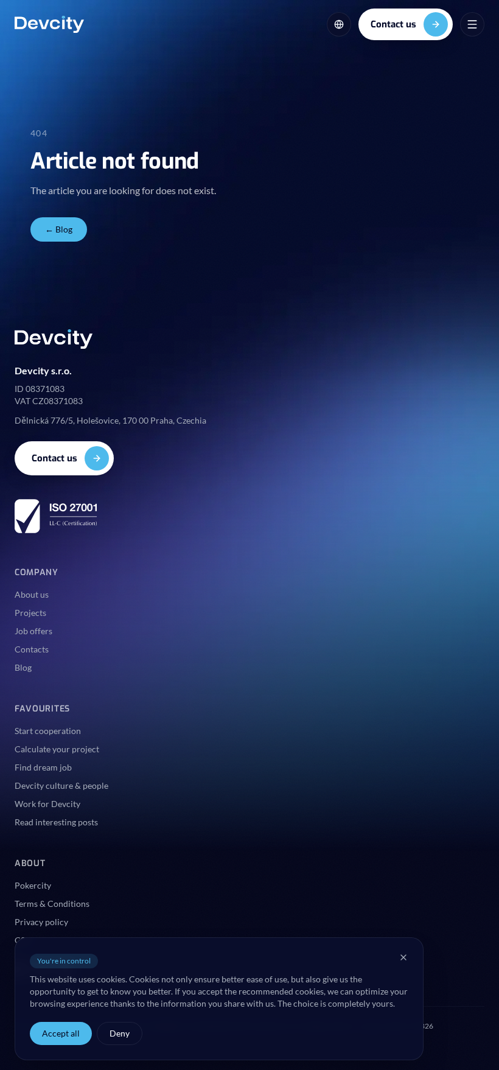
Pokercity (33, 885)
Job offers (33, 631)
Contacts (32, 649)
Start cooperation (48, 731)
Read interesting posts (56, 822)
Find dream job (43, 767)
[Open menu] (472, 24)
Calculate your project (57, 749)
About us (32, 594)
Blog (23, 667)
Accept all (61, 1033)
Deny (120, 1033)
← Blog (58, 229)
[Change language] (339, 24)
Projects (30, 612)
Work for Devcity (47, 804)
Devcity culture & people (61, 785)
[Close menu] (403, 957)
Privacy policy (41, 922)
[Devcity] (49, 24)
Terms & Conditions (52, 903)
